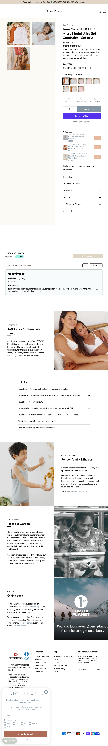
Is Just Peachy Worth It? (63, 656)
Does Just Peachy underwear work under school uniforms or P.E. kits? (46, 408)
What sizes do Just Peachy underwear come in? (37, 421)
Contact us (58, 663)
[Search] (99, 11)
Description (67, 177)
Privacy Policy (59, 669)
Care (68, 197)
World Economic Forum (78, 492)
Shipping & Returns (73, 204)
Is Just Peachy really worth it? (30, 402)
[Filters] (85, 265)
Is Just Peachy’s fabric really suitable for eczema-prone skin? (43, 389)
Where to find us (41, 663)
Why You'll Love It (73, 184)
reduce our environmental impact (28, 607)
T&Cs (56, 672)
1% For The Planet (18, 626)
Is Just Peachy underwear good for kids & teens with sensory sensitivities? (48, 415)
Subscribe (39, 672)
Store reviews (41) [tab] (25, 265)
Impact (69, 211)
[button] (68, 46)
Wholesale (39, 666)
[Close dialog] (46, 692)
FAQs (56, 659)
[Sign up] (98, 669)
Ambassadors (40, 669)
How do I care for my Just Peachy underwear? (37, 428)
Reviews (38, 659)
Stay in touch (25, 734)
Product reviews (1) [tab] (12, 265)
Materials (70, 190)
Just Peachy (68, 25)
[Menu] (3, 11)
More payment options (81, 122)
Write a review (88, 256)
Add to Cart (89, 109)
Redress (29, 623)
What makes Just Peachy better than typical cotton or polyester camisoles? (49, 395)
